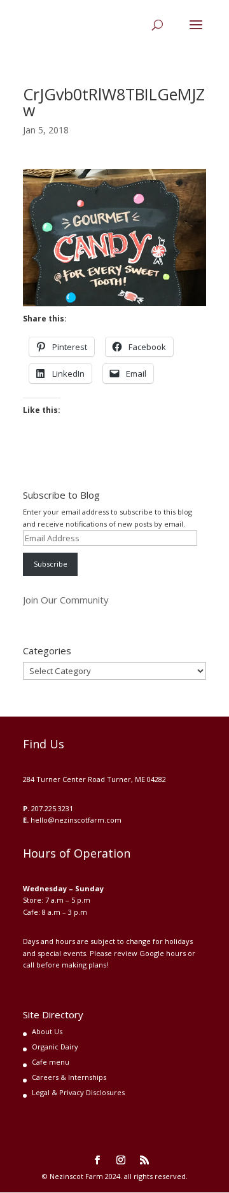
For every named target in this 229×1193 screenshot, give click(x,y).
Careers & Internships (69, 1077)
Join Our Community (66, 599)
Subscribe (50, 564)
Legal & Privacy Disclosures (78, 1092)
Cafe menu (50, 1062)
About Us (47, 1031)
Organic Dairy (55, 1046)
